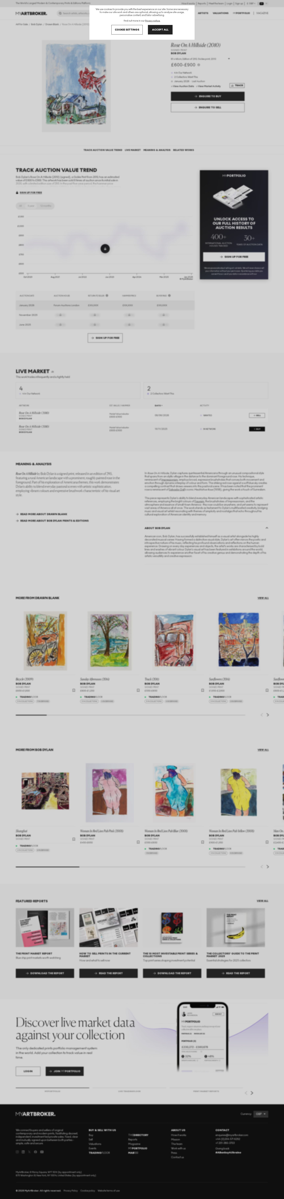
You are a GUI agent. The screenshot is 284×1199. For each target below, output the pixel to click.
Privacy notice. (152, 20)
